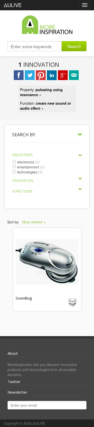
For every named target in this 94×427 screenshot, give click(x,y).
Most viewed (32, 221)
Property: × (41, 92)
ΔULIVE (13, 5)
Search (74, 46)
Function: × (45, 106)
